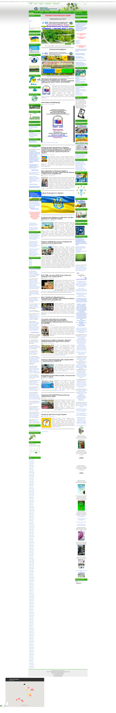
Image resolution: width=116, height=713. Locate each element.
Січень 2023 (31, 522)
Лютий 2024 (31, 503)
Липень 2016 (31, 635)
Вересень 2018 (31, 597)
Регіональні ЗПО (48, 3)
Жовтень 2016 (31, 631)
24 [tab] (42, 75)
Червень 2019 (31, 584)
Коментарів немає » (52, 83)
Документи (47, 11)
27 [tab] (46, 75)
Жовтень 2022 (31, 526)
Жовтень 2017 (31, 613)
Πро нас (36, 11)
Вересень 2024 (31, 492)
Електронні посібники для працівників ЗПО (81, 516)
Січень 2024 (31, 504)
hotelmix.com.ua (31, 29)
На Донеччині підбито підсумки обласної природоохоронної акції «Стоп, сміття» (56, 340)
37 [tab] (60, 75)
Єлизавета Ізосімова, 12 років (80, 164)
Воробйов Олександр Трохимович (81, 154)
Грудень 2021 (31, 540)
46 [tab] (73, 75)
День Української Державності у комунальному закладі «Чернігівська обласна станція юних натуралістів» (57, 298)
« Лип (30, 455)
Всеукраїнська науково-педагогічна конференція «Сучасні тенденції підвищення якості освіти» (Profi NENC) (34, 274)
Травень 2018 (31, 603)
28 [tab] (48, 75)
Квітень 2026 (31, 465)
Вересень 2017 (31, 615)
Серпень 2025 (31, 476)
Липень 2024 (31, 495)
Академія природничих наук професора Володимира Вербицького (80, 87)
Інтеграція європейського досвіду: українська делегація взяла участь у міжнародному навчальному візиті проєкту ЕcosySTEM (57, 321)
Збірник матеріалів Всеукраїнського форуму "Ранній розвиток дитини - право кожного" (81, 289)
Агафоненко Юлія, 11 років (80, 167)
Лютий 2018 (31, 607)
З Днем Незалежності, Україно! (52, 193)
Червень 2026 (31, 462)
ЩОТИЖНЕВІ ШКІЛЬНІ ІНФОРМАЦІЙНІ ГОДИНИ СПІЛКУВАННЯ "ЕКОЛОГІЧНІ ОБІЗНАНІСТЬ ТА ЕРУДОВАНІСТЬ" (81, 398)
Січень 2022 (31, 539)
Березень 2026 (31, 466)
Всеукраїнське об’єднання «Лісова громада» (33, 427)
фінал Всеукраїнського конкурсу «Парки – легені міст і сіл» (34, 403)
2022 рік (30, 261)
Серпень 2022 (31, 529)
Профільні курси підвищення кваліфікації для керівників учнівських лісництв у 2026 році (34, 293)
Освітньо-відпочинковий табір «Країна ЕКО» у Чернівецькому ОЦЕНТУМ (57, 360)
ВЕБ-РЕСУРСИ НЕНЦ (35, 31)
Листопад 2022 (31, 524)
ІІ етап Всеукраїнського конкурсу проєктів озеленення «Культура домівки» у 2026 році (34, 421)
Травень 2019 (31, 586)
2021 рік (30, 260)
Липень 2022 (31, 530)
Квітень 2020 (31, 570)
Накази (56, 11)
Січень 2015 (31, 661)
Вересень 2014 (31, 667)
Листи (52, 11)
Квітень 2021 (31, 552)
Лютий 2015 (31, 660)
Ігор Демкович (60, 676)
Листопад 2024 (31, 489)
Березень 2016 (31, 641)
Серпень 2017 (31, 616)
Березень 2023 (31, 519)
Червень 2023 (31, 514)
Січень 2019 (31, 591)
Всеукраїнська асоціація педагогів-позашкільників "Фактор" (33, 127)
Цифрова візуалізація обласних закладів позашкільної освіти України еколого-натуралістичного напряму (81, 295)
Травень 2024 (31, 498)
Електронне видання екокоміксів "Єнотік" (81, 571)
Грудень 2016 (31, 628)
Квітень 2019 (31, 587)
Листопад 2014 (31, 664)
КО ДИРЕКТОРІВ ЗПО (35, 121)
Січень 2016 (31, 644)
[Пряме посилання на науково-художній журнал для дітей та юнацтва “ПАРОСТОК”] (81, 554)
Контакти (35, 3)
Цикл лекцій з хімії (78, 93)
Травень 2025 (31, 481)
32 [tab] (53, 75)
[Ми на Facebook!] (71, 4)
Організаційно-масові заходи (65, 11)
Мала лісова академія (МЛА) (34, 430)
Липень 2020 (31, 565)
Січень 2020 (31, 574)
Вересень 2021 (31, 545)
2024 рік (30, 263)
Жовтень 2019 (31, 578)
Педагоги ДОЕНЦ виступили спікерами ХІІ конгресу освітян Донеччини (56, 242)
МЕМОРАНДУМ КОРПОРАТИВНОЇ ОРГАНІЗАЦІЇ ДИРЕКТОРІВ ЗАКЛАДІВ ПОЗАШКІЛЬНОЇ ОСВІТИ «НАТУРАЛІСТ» (34, 134)
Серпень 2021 (31, 546)
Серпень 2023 (31, 511)
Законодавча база (56, 3)
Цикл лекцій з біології (79, 92)
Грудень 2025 (31, 471)
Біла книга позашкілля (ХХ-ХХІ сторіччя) (81, 426)
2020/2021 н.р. (77, 41)
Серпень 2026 (31, 459)
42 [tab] (67, 75)
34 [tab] (56, 75)
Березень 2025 (31, 484)
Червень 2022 (31, 532)
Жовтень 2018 (31, 596)
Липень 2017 (31, 618)
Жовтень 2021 (31, 543)
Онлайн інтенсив (32, 311)
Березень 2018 (31, 606)
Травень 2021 (31, 551)
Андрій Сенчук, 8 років (79, 165)
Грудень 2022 (31, 523)
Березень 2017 (31, 623)
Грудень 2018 (31, 593)
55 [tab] (58, 76)
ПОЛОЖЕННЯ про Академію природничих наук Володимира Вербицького (80, 90)
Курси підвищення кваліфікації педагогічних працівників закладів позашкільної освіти (34, 299)
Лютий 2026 (31, 468)
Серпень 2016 (31, 634)
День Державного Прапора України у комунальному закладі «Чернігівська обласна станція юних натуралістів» (57, 172)
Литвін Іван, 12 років (78, 166)
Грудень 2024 (31, 488)
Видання (41, 11)
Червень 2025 (31, 479)
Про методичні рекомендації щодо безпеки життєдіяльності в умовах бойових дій (81, 359)
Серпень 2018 (31, 599)
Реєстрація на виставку (60, 390)
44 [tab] (70, 75)
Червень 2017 (31, 619)
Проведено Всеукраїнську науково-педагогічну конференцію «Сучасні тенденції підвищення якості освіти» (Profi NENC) (57, 81)
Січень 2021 (31, 556)
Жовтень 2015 (31, 648)
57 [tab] (61, 76)
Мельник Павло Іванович (79, 157)
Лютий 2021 (31, 555)
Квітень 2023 (31, 517)
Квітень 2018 (31, 605)
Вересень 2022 (31, 527)
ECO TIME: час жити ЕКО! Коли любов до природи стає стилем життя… (56, 275)
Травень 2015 (31, 656)
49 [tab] (50, 76)
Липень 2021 (31, 548)
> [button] (73, 32)
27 (34, 452)
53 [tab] (55, 76)
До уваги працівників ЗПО (81, 220)
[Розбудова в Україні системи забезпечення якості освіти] (81, 279)
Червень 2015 (31, 654)
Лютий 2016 (31, 642)
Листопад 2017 (31, 612)
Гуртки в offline (77, 18)
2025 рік (30, 264)
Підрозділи (41, 3)
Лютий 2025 (31, 485)
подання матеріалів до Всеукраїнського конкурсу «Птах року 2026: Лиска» (34, 408)
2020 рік (30, 259)
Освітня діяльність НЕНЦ (81, 14)
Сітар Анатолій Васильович (80, 155)
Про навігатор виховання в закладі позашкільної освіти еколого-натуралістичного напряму (81, 405)
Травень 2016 (31, 638)
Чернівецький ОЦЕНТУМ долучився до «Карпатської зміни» (55, 395)
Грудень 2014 (31, 663)
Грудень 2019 (31, 575)
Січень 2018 (31, 609)
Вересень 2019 (31, 580)
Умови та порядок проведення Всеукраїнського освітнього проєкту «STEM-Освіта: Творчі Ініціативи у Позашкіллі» (34, 328)
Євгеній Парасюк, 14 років (79, 163)
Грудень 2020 (31, 558)
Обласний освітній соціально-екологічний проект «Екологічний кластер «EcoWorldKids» (81, 410)
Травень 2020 (31, 568)
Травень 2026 (31, 463)
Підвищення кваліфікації (77, 11)
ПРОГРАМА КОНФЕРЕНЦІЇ (50, 102)
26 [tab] (45, 75)
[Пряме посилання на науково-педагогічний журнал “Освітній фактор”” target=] (81, 540)
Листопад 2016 (31, 629)
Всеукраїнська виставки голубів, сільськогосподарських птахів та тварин (34, 347)
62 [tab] (68, 76)
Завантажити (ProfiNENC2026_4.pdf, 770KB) (49, 142)
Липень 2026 (31, 460)
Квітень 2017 (31, 622)
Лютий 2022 (31, 538)
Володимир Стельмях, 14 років (80, 168)
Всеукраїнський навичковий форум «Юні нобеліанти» (33, 342)
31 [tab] (52, 75)
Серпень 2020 (31, 564)
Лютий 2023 (31, 520)
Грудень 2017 (31, 610)
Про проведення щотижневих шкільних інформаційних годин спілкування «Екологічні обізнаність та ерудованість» (81, 392)
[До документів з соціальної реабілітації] (81, 196)
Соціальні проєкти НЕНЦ (81, 120)
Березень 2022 (31, 536)
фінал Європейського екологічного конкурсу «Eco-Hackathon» (34, 353)
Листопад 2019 (31, 577)
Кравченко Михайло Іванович (80, 156)
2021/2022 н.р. (77, 42)
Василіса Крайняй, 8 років (79, 161)
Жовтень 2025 (31, 473)
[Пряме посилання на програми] (81, 448)
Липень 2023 (31, 513)
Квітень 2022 (31, 535)
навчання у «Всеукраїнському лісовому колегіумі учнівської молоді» (34, 377)
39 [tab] (63, 75)
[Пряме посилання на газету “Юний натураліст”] (81, 568)
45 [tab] (71, 75)
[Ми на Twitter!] (74, 4)
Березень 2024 (31, 501)
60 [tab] (65, 76)
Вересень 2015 (31, 650)
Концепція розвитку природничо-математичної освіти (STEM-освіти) (33, 224)
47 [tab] (47, 76)
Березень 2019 (31, 589)
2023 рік (30, 262)
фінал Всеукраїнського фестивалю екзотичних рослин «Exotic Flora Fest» (34, 389)
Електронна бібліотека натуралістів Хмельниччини (81, 525)
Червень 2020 (31, 567)
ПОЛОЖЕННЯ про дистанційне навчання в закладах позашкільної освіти (81, 353)
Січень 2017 (31, 626)
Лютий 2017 (31, 625)
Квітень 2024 (31, 500)
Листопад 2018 (31, 594)
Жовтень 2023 (31, 508)
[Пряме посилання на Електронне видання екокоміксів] (81, 577)
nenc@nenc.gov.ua (59, 674)
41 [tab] (66, 75)
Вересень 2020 (31, 562)
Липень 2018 (31, 600)
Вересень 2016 (31, 632)
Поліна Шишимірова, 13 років (80, 170)
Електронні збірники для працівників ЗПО (81, 519)
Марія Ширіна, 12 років (79, 162)
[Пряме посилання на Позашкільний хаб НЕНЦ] (35, 119)
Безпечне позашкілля (79, 95)
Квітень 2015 (31, 657)
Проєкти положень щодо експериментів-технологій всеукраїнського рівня (33, 228)
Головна (30, 3)
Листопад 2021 (31, 542)
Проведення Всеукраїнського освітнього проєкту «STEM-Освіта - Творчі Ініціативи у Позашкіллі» (34, 324)
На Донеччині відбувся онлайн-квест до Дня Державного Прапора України (57, 218)
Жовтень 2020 (31, 561)
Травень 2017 (31, 621)
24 (29, 452)
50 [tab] (51, 76)
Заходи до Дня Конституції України (54, 414)
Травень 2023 (31, 516)
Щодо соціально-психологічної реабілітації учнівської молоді (82, 336)
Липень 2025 (31, 478)
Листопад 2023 (31, 507)
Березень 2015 (31, 658)
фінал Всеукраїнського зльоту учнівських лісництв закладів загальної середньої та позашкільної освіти (34, 382)
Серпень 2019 (31, 581)
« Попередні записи (44, 431)
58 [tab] (62, 76)
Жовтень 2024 (31, 491)
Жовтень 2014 (31, 666)
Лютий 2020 (31, 572)
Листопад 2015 (31, 647)
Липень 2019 (31, 583)
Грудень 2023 (31, 505)
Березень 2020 (31, 571)
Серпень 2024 (31, 494)
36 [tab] (59, 75)
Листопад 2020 (31, 559)
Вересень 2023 (31, 510)
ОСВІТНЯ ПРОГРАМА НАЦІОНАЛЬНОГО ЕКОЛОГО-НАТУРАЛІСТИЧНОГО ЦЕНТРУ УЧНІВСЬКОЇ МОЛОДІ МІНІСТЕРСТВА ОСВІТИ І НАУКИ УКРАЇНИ (34, 179)
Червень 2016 (31, 637)
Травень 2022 (31, 533)
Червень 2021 (31, 549)
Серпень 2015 (31, 651)
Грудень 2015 (31, 645)
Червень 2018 (31, 602)
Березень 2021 (31, 554)
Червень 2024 (31, 497)
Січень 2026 (31, 469)
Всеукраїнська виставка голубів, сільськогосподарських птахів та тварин (61, 376)
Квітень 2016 (31, 639)
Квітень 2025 (31, 482)
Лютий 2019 (31, 590)
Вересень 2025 (31, 475)
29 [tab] (49, 75)
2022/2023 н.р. (77, 43)
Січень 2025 (31, 487)
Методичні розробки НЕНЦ (81, 522)
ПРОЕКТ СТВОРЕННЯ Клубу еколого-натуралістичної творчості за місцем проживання (81, 414)
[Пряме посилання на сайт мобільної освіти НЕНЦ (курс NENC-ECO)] (81, 118)
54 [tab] (57, 76)
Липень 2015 (31, 653)
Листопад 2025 (31, 472)
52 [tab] (54, 76)
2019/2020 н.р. (77, 40)
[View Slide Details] (57, 33)
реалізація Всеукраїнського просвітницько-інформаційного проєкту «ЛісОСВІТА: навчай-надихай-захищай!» (34, 317)
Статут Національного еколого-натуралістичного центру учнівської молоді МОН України (34, 173)
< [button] (43, 32)
